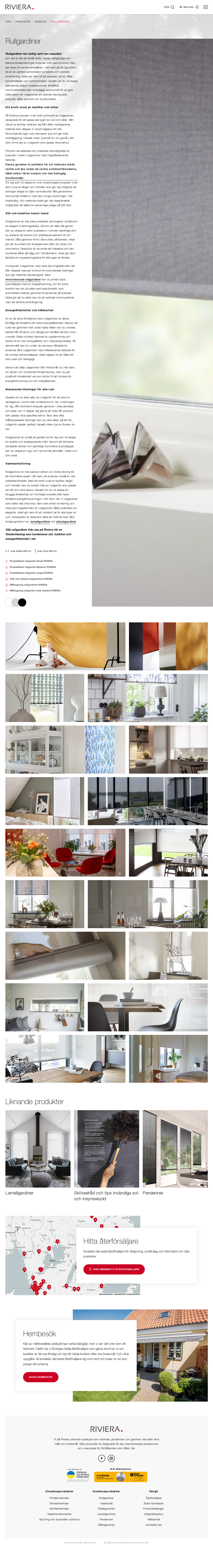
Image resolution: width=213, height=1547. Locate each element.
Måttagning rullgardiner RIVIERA (28, 584)
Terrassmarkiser (59, 1503)
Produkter (22, 21)
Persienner (106, 1519)
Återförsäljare (154, 1498)
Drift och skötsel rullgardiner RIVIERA (31, 578)
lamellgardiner (40, 521)
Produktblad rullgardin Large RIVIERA (31, 572)
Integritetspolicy (153, 1514)
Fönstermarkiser (59, 1498)
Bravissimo (90, 1542)
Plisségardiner (106, 1508)
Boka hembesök (153, 1503)
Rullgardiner (106, 1498)
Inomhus (40, 21)
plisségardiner (66, 521)
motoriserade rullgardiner (23, 279)
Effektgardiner (106, 1524)
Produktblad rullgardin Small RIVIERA (31, 561)
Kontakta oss (154, 1524)
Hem (8, 21)
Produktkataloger (153, 1508)
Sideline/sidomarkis (59, 1514)
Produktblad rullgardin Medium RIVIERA (33, 567)
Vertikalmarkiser (59, 1508)
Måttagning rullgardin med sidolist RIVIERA (35, 590)
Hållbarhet (153, 1519)
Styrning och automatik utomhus (59, 1519)
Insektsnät (106, 1503)
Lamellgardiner (106, 1514)
